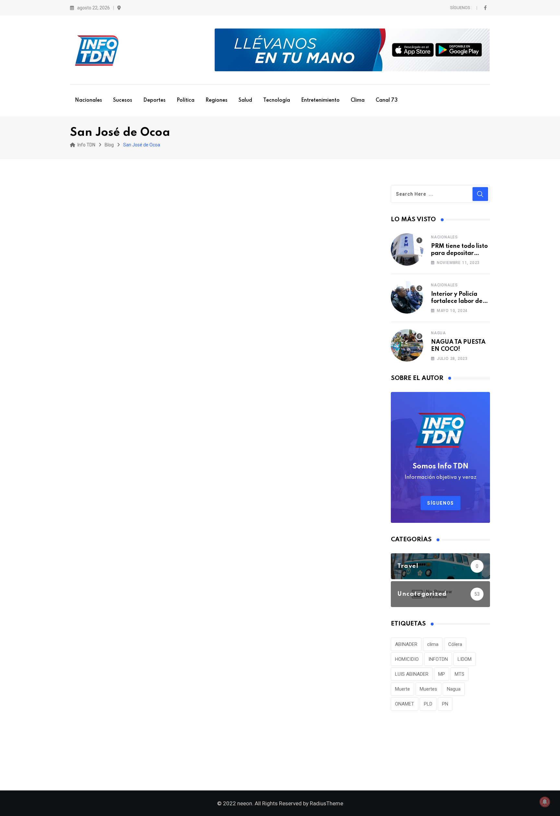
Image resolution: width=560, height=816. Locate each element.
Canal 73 (387, 100)
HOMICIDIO (407, 659)
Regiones (216, 100)
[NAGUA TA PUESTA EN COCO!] (407, 345)
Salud (245, 100)
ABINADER (406, 644)
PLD (428, 704)
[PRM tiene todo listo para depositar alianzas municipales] (407, 249)
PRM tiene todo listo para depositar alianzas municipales (460, 253)
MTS (459, 674)
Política (185, 100)
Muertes (428, 689)
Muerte (402, 689)
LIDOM (465, 659)
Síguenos (440, 503)
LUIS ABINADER (411, 674)
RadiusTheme (326, 803)
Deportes (154, 100)
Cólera (455, 644)
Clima (358, 100)
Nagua (438, 333)
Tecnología (276, 100)
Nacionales (88, 100)
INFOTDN (438, 659)
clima (432, 644)
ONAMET (404, 704)
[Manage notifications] (545, 802)
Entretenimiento (320, 100)
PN (445, 704)
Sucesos (122, 100)
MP (441, 674)
